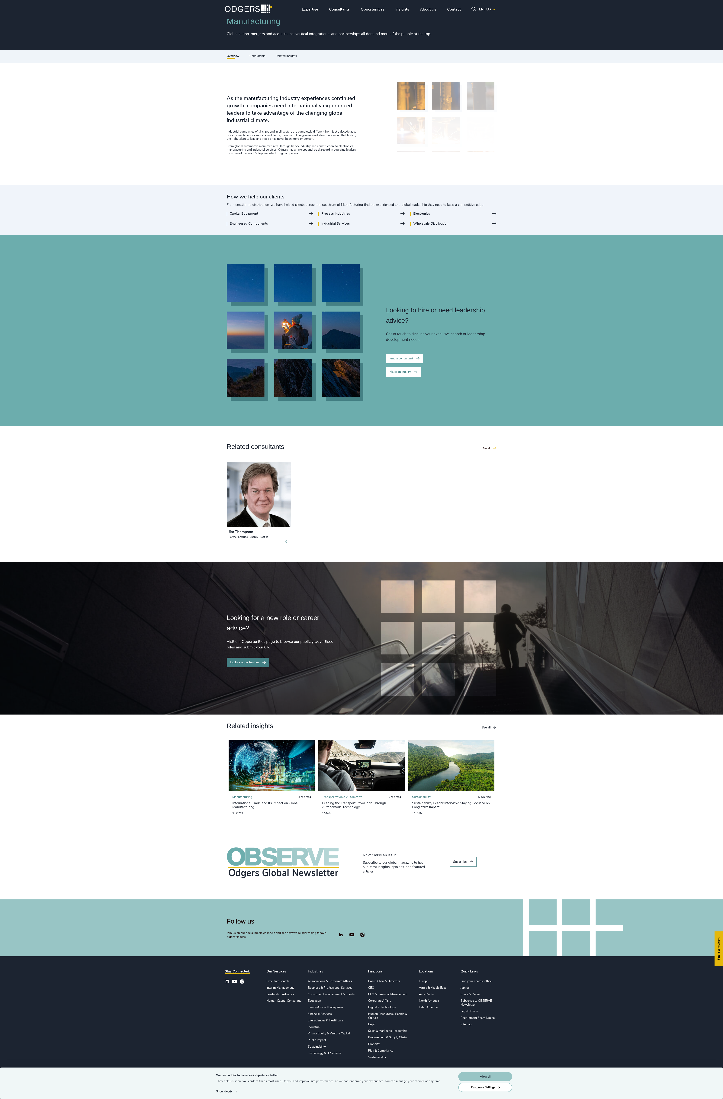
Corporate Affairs (379, 1000)
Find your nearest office (476, 981)
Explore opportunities (244, 662)
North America (429, 1000)
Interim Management (280, 987)
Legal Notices (470, 1011)
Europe (423, 981)
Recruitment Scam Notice (478, 1017)
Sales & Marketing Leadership (387, 1030)
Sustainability (317, 1046)
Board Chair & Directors (384, 981)
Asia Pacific (427, 994)
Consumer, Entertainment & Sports (331, 994)
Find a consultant (401, 358)
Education (314, 1000)
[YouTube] (352, 935)
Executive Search (277, 981)
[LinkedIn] (340, 935)
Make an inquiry (400, 371)
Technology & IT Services (325, 1053)
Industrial (314, 1027)
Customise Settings (483, 1087)
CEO (371, 987)
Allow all (485, 1076)
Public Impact (317, 1040)
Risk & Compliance (380, 1050)
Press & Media (470, 994)
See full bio (274, 517)
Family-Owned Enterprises (325, 1007)
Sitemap (466, 1024)
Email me (240, 484)
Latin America (428, 1007)
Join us (465, 987)
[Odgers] (248, 9)
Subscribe (460, 861)
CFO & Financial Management (387, 994)
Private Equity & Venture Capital (329, 1033)
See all (486, 727)
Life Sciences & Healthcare (325, 1020)
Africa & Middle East (432, 987)
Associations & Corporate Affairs (330, 981)
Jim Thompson (241, 532)
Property (374, 1044)
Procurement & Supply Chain (387, 1037)
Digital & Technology (382, 1007)
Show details (224, 1091)
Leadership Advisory (280, 994)
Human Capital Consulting (283, 1000)
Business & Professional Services (330, 987)
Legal (371, 1024)
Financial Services (320, 1013)
